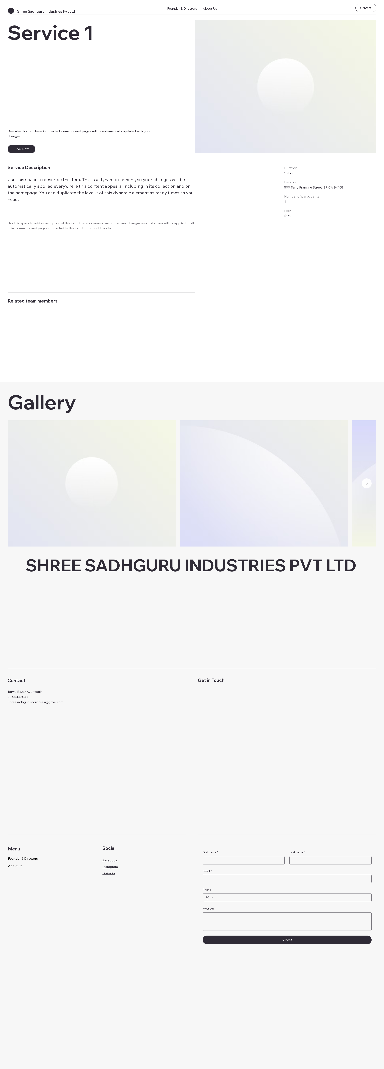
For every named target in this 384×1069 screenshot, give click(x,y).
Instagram (110, 867)
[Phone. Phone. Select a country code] (209, 897)
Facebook (109, 860)
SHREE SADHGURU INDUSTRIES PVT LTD (191, 565)
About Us (15, 866)
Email (207, 871)
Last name (297, 852)
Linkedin (108, 873)
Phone (207, 890)
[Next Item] (367, 483)
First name (210, 852)
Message (209, 908)
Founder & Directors (23, 858)
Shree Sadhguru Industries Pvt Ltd (46, 11)
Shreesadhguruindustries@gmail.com (35, 702)
